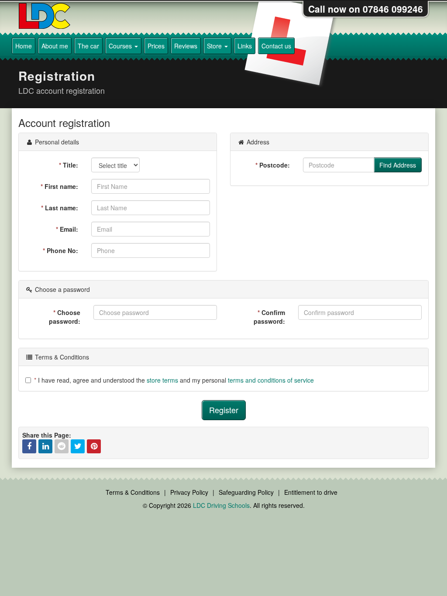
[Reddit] (62, 446)
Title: (68, 165)
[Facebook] (29, 446)
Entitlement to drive (310, 492)
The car (88, 45)
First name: (59, 186)
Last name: (59, 207)
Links (244, 45)
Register (223, 409)
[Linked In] (45, 446)
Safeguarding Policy (246, 492)
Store (215, 45)
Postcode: (272, 165)
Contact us (276, 45)
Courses (121, 45)
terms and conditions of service (271, 380)
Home (23, 45)
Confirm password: (269, 316)
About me (54, 45)
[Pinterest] (94, 446)
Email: (67, 229)
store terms (162, 380)
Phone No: (60, 250)
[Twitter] (78, 446)
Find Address (397, 165)
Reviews (185, 45)
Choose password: (64, 316)
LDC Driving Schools (221, 505)
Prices (156, 45)
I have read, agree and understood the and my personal (174, 380)
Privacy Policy (189, 492)
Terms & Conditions (133, 492)
